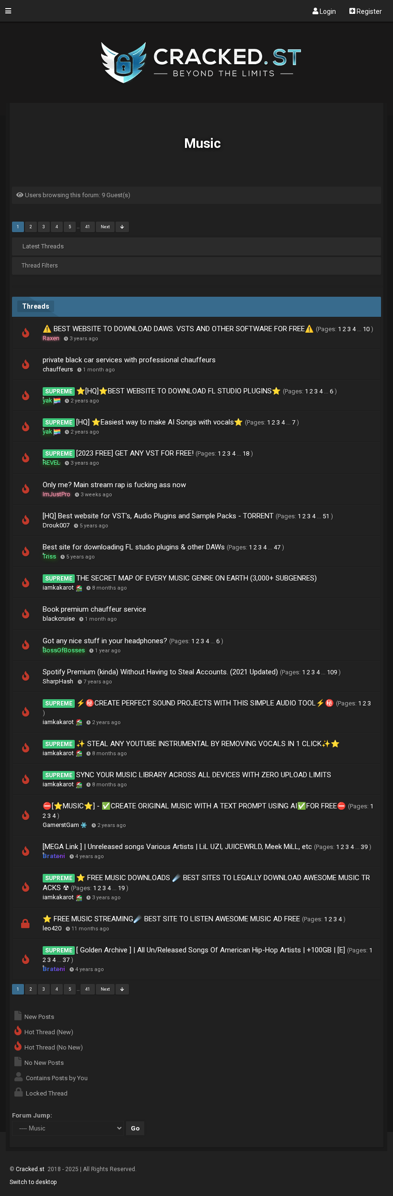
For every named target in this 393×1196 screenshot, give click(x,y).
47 (277, 547)
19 (121, 888)
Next (105, 226)
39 (364, 846)
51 (326, 516)
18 (246, 453)
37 (66, 959)
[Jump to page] (122, 227)
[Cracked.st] (197, 98)
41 (87, 226)
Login (327, 11)
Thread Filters (40, 265)
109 (332, 672)
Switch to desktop (33, 1182)
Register (368, 11)
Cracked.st (31, 1169)
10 (366, 329)
